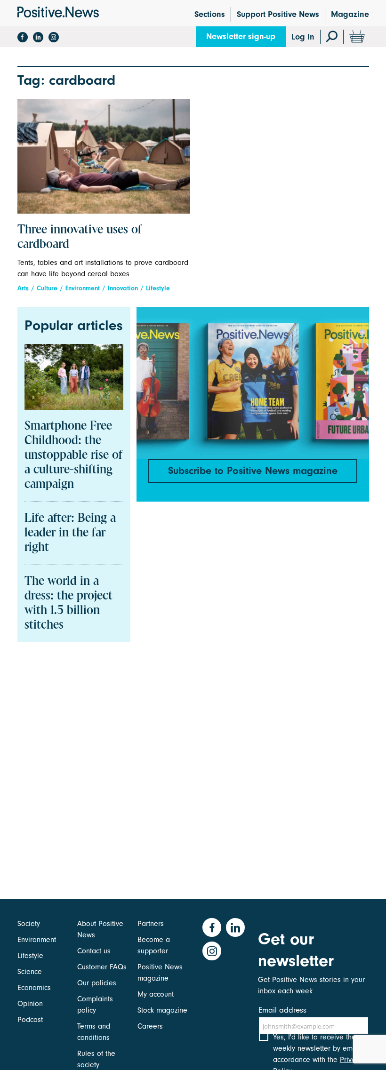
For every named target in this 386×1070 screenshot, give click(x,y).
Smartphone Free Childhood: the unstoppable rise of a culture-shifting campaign (73, 455)
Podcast (30, 1019)
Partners (150, 923)
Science (29, 971)
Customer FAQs (102, 967)
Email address (282, 1010)
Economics (34, 987)
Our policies (96, 983)
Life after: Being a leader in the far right (70, 533)
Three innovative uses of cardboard (79, 237)
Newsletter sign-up (240, 36)
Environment (82, 288)
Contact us (94, 951)
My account (155, 994)
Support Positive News (278, 14)
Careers (150, 1026)
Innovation (123, 288)
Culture (47, 288)
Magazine (350, 14)
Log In (302, 37)
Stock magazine (162, 1010)
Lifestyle (158, 288)
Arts (23, 288)
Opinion (30, 1003)
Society (28, 923)
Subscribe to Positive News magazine (253, 470)
